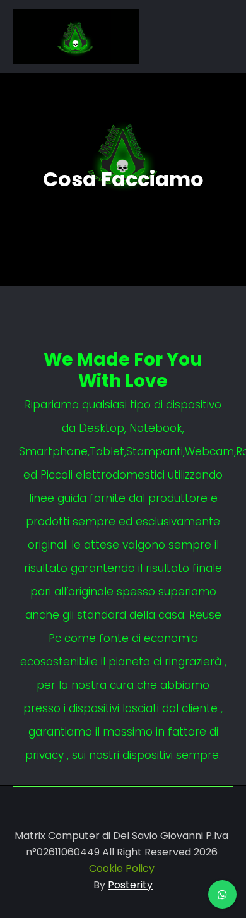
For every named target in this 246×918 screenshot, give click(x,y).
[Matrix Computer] (76, 36)
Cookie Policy (122, 868)
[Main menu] (174, 36)
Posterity (130, 885)
